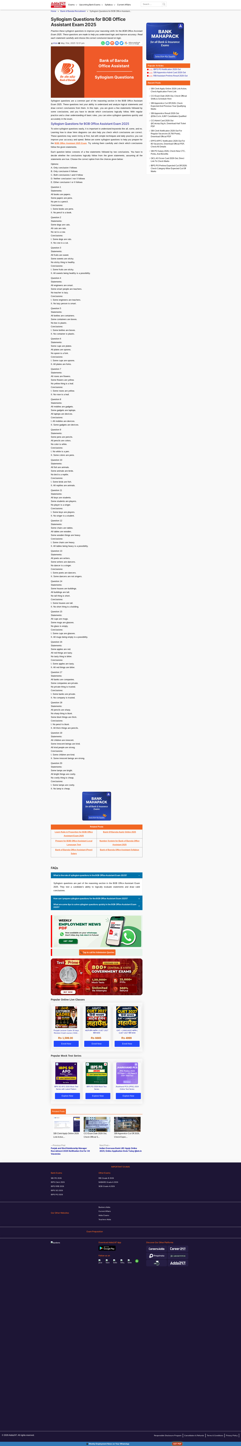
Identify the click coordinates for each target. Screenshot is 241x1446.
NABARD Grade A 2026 (108, 1182)
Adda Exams (104, 1215)
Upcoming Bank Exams (89, 4)
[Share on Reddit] (112, 43)
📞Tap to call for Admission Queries (97, 952)
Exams (71, 4)
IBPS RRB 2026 (57, 1186)
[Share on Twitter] (121, 43)
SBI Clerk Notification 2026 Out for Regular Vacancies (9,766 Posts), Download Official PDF (166, 134)
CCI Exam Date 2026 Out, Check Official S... (95, 1135)
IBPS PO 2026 (57, 1195)
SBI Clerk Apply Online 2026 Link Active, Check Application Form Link (169, 90)
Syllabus (109, 4)
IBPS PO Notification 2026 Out (167, 69)
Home (53, 11)
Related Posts (58, 1111)
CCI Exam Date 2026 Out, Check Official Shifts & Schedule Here (169, 97)
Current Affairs (124, 4)
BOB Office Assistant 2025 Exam (71, 143)
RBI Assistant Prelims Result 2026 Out (170, 76)
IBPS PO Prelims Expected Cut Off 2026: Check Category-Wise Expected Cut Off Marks (169, 168)
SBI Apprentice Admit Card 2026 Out (169, 72)
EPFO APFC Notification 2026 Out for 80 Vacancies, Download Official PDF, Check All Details (168, 144)
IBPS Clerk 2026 (58, 1182)
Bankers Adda (104, 1207)
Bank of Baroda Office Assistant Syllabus (119, 850)
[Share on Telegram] (107, 43)
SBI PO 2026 (56, 1178)
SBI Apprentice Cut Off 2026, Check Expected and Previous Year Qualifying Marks (168, 106)
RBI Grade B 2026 (106, 1178)
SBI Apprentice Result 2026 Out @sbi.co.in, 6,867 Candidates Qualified (168, 114)
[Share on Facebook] (117, 43)
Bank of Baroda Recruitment (72, 11)
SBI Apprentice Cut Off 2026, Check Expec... (127, 1135)
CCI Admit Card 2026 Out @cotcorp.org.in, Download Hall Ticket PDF (168, 123)
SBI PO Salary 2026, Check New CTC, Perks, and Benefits (168, 152)
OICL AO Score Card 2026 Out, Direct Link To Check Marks (167, 159)
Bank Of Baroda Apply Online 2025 (119, 832)
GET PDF (177, 1444)
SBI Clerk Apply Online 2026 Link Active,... (66, 1135)
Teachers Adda (105, 1219)
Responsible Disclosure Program (168, 1435)
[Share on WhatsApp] (103, 43)
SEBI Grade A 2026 (107, 1186)
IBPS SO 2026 (57, 1190)
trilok (55, 43)
